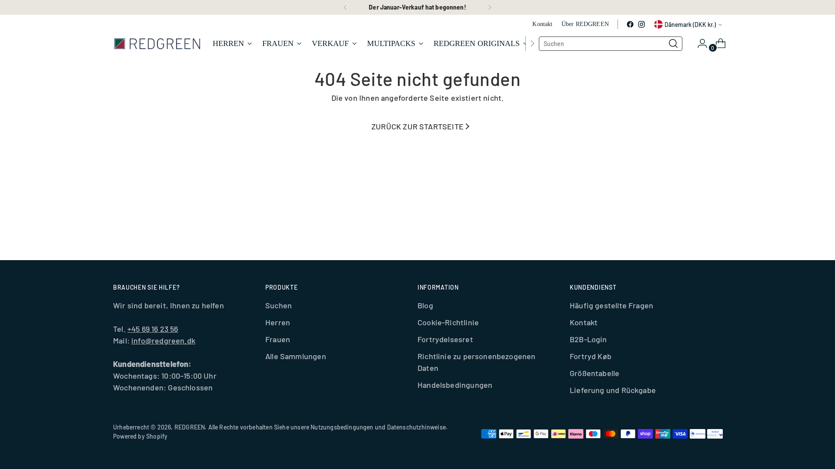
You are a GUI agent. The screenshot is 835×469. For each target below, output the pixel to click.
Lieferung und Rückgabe (613, 390)
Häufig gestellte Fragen (611, 305)
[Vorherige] (345, 7)
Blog (425, 305)
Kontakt (584, 322)
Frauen (277, 339)
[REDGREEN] (156, 43)
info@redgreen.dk (163, 340)
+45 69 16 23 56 (152, 329)
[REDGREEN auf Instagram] (641, 24)
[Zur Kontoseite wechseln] (699, 43)
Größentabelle (594, 373)
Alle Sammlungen (295, 356)
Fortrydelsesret (445, 339)
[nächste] (489, 7)
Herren (277, 322)
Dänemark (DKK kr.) (690, 24)
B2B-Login (588, 339)
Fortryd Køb (590, 356)
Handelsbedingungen (455, 385)
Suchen (278, 305)
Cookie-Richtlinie (448, 322)
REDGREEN (189, 427)
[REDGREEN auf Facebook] (630, 24)
